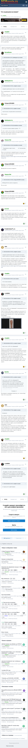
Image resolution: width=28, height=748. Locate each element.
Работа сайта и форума (6, 627)
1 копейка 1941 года (5, 670)
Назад (4, 26)
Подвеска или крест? (6, 586)
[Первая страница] (2, 27)
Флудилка (3, 573)
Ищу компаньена (5, 578)
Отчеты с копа (4, 607)
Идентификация (17, 16)
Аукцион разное (5, 646)
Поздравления (8, 554)
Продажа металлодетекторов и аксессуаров (11, 694)
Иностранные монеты (6, 597)
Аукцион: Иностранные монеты (9, 655)
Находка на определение (7, 559)
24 (15, 624)
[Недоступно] (11, 323)
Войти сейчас (14, 530)
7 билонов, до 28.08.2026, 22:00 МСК (10, 678)
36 (15, 614)
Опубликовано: (14, 33)
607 (15, 570)
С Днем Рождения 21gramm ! (8, 551)
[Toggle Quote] (3, 57)
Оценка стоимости (9, 634)
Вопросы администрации (10, 622)
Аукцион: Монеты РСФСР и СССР (8, 673)
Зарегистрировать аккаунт (14, 520)
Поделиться (7, 538)
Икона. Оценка (4, 632)
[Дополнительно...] (25, 32)
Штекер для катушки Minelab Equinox (10, 717)
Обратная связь (10, 745)
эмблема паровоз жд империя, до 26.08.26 (11, 644)
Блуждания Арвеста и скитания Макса (10, 612)
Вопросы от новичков (7, 581)
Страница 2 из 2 (13, 26)
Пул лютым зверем (5, 594)
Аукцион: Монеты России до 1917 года (9, 680)
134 (15, 604)
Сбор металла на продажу (9, 602)
